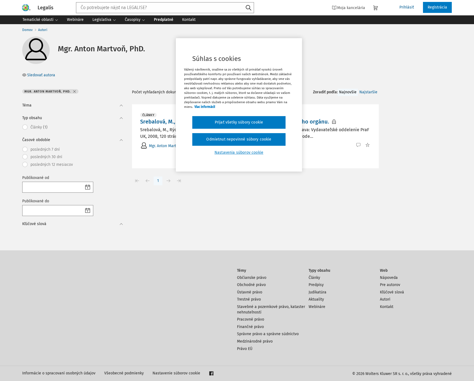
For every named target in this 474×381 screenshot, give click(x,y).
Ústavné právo (249, 292)
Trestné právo (249, 299)
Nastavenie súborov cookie (176, 373)
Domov (27, 30)
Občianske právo (251, 277)
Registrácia (437, 7)
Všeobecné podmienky (124, 373)
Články (314, 277)
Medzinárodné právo (255, 341)
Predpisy (316, 284)
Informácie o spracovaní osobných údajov (58, 373)
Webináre (317, 306)
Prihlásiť (406, 7)
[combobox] (165, 7)
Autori (42, 30)
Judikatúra (317, 292)
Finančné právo (250, 326)
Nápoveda (389, 277)
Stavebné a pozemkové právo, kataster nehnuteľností (271, 309)
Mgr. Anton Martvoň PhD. (170, 146)
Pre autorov (390, 284)
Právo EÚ (244, 348)
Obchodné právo (251, 284)
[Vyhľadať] (248, 7)
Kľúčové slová (392, 292)
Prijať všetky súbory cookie (239, 122)
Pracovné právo (250, 319)
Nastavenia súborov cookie (239, 152)
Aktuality (316, 299)
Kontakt (386, 306)
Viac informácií (204, 107)
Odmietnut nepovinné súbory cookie (238, 139)
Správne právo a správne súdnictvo (268, 334)
